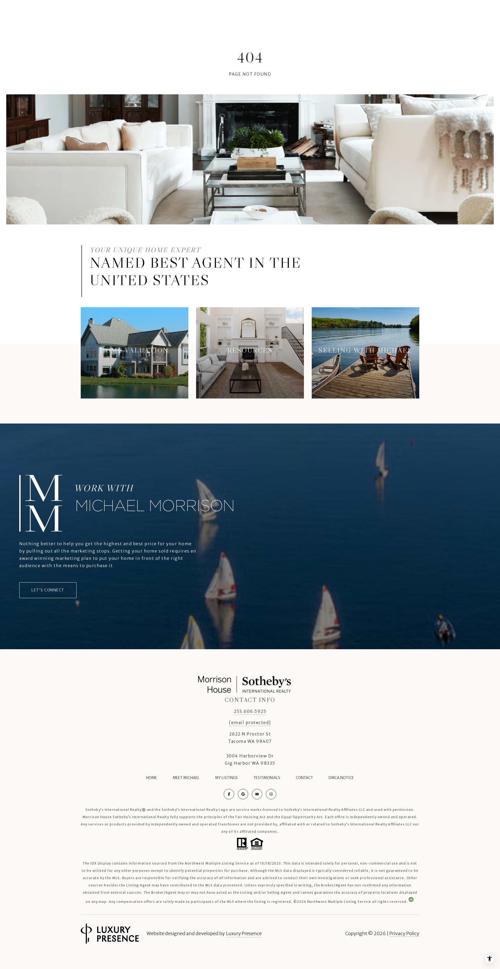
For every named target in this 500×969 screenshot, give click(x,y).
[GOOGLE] (243, 794)
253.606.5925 (250, 711)
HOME (151, 777)
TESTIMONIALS (266, 777)
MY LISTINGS (226, 777)
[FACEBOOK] (229, 794)
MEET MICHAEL (186, 777)
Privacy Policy (404, 933)
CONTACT (304, 778)
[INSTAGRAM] (271, 794)
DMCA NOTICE (341, 777)
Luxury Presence (244, 933)
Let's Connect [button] (48, 590)
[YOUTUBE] (257, 794)
